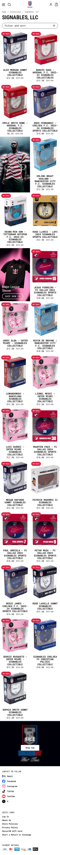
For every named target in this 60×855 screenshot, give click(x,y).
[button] (9, 4)
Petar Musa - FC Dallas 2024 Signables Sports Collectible (45, 537)
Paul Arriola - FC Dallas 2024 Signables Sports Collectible (15, 537)
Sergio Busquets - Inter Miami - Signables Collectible (15, 643)
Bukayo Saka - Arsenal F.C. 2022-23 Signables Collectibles (45, 57)
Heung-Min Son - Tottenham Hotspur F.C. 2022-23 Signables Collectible (15, 220)
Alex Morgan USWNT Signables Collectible (15, 57)
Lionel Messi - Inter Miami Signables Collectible (45, 380)
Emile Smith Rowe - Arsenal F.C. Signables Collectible (15, 110)
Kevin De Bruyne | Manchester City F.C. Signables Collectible (45, 327)
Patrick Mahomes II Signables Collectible (45, 486)
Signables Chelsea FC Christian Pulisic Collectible (45, 643)
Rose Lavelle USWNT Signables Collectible (45, 590)
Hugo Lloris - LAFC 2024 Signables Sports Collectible (45, 220)
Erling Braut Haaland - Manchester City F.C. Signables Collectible (45, 164)
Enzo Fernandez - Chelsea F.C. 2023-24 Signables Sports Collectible (45, 110)
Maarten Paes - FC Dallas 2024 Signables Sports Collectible (45, 434)
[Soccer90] (30, 4)
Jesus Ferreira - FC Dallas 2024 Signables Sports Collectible (45, 274)
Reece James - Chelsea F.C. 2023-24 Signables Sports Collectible (15, 590)
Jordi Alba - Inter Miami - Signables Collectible (15, 327)
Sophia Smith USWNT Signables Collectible (15, 695)
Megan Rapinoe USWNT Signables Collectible (15, 486)
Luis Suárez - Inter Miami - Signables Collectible (15, 434)
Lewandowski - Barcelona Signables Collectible (15, 380)
